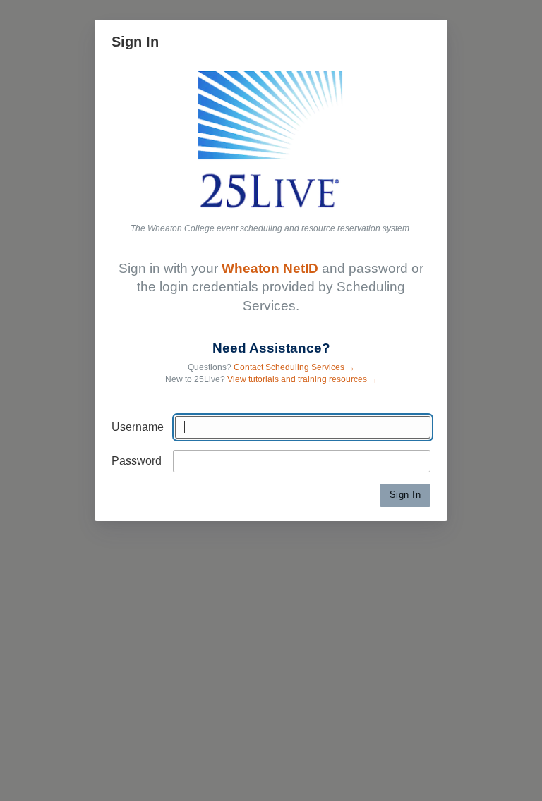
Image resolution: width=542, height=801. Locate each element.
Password (137, 461)
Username (138, 427)
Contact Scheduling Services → (294, 367)
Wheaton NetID (270, 268)
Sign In (405, 494)
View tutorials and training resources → (302, 379)
